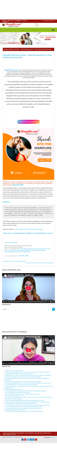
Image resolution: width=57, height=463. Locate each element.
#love (32, 250)
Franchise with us (38, 433)
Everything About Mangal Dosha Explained (15, 409)
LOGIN (25, 20)
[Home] (3, 433)
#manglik (26, 248)
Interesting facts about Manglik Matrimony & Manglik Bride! (39, 262)
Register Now (12, 433)
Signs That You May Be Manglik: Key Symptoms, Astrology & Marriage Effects (23, 381)
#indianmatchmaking (10, 251)
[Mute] (51, 301)
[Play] (4, 301)
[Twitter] (28, 440)
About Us (6, 433)
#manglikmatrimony (34, 248)
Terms (4, 434)
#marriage (37, 250)
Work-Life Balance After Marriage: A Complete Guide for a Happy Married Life (23, 408)
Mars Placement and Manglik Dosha (13, 398)
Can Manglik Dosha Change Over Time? (14, 395)
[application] (28, 288)
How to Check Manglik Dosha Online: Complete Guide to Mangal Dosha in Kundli (24, 406)
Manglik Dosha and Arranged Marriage (14, 370)
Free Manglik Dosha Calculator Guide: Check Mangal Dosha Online (20, 403)
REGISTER (11, 20)
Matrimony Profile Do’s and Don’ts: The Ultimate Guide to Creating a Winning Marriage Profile (27, 405)
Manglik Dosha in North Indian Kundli (14, 389)
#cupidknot (27, 250)
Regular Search (20, 433)
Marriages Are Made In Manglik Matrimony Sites (14, 261)
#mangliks (20, 248)
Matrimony (4, 52)
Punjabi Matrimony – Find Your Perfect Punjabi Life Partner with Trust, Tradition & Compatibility (28, 375)
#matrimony (7, 250)
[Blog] (36, 440)
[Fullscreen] (53, 301)
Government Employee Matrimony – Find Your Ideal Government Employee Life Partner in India (28, 383)
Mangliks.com (52, 437)
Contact (14, 434)
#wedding (42, 250)
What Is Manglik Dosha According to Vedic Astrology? (17, 392)
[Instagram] (33, 440)
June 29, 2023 (23, 255)
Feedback (9, 434)
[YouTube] (25, 440)
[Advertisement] (28, 10)
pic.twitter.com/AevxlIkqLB (23, 251)
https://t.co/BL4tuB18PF (11, 242)
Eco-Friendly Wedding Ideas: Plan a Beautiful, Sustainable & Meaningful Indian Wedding (25, 391)
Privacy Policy (47, 433)
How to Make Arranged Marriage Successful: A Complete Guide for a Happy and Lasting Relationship (28, 397)
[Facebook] (22, 440)
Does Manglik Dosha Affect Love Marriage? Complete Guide (19, 373)
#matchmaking (15, 250)
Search (5, 20)
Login (26, 433)
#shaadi (22, 250)
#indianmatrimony (45, 248)
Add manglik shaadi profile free (28, 122)
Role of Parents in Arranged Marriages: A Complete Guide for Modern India (22, 394)
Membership (18, 20)
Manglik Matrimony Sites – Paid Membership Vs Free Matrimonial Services (27, 56)
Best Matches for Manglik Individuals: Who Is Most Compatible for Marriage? (23, 376)
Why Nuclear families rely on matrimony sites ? (29, 229)
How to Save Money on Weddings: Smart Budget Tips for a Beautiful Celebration (24, 411)
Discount (5, 21)
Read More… (7, 202)
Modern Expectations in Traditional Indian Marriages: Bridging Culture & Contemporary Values (27, 402)
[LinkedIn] (31, 440)
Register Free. (18, 185)
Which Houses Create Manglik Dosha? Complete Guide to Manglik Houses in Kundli (24, 400)
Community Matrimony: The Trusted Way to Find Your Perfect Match (21, 384)
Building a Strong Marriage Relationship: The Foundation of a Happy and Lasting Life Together (27, 372)
